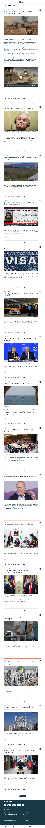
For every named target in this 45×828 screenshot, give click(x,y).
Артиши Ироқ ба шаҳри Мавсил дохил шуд (15, 69)
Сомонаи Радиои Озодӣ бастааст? (10, 814)
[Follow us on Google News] (5, 805)
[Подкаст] (23, 805)
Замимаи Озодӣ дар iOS (8, 822)
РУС (30, 826)
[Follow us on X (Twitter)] (15, 805)
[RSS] (20, 805)
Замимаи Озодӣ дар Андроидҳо (10, 820)
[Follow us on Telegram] (18, 805)
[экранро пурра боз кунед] (37, 85)
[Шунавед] (13, 826)
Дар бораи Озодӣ (7, 812)
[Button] (9, 98)
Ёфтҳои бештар (22, 795)
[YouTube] (22, 826)
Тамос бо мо (25, 814)
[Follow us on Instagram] (13, 805)
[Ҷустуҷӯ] (38, 826)
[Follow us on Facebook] (7, 805)
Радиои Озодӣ (11, 70)
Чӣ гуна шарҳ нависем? (27, 812)
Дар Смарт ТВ (25, 820)
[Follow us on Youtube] (10, 805)
